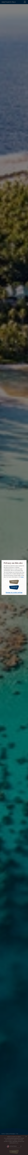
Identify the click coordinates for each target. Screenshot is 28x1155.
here (22, 577)
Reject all (14, 581)
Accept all (14, 587)
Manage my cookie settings (14, 592)
